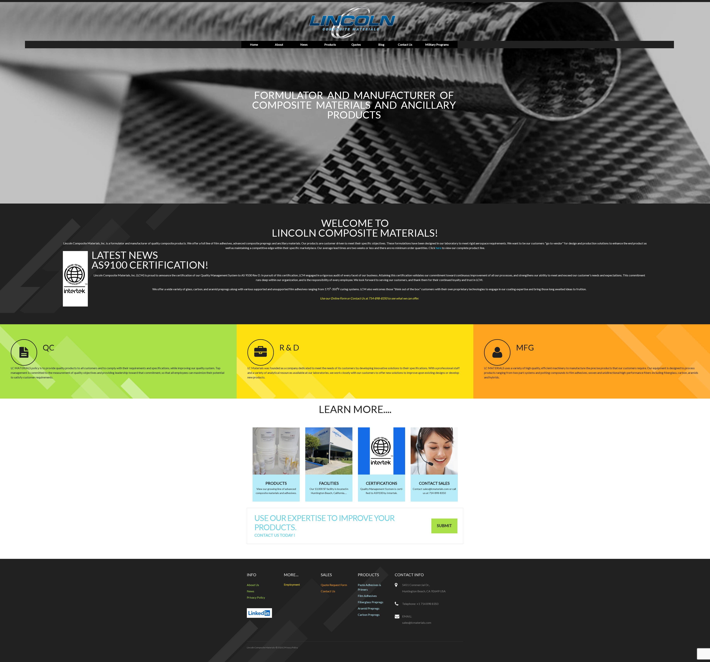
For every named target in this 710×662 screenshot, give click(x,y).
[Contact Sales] (434, 451)
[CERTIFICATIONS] (381, 451)
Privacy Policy (256, 597)
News (304, 44)
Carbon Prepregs (369, 614)
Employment (292, 584)
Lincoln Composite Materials (261, 647)
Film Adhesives (367, 595)
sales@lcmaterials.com (416, 622)
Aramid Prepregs (368, 608)
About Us (253, 585)
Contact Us (405, 44)
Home (254, 44)
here (438, 248)
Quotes (356, 44)
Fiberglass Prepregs (370, 602)
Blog (381, 44)
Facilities (329, 483)
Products (330, 44)
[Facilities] (328, 451)
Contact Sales (434, 483)
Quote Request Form (334, 585)
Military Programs (437, 44)
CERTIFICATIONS (381, 483)
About (279, 44)
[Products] (276, 451)
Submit (444, 525)
